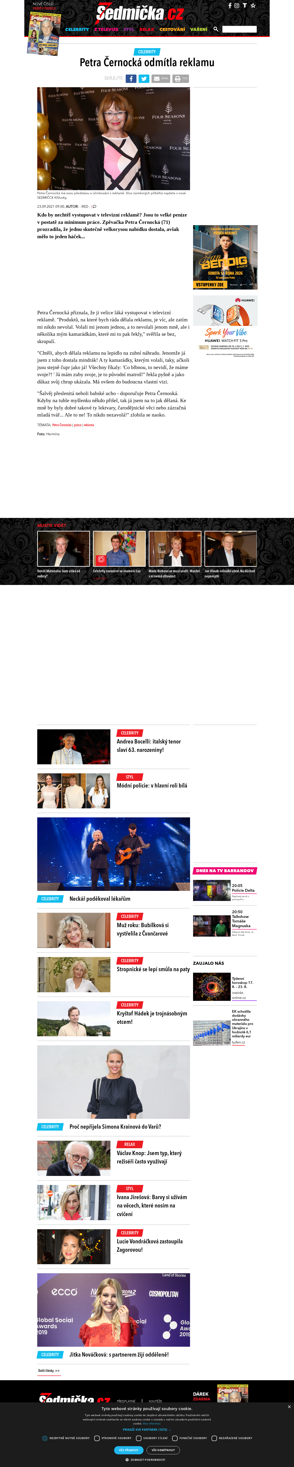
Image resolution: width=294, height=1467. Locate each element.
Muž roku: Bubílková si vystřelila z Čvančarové (143, 930)
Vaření (198, 30)
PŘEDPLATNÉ (126, 1401)
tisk (184, 78)
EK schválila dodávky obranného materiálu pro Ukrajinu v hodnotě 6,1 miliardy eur (242, 1024)
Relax (146, 30)
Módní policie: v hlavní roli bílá (152, 786)
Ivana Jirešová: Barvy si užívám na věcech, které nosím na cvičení (152, 1206)
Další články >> (49, 1371)
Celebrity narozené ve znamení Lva (117, 571)
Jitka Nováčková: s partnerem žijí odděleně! (119, 1355)
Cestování (172, 30)
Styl (129, 30)
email (165, 78)
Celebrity (77, 30)
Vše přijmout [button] (129, 1450)
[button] (147, 1429)
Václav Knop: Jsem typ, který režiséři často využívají (149, 1158)
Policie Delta (243, 888)
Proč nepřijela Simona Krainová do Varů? (115, 1127)
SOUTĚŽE (155, 1401)
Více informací (152, 1423)
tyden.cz (238, 1042)
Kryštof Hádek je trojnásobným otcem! (152, 1018)
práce (78, 425)
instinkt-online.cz (239, 995)
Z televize (106, 30)
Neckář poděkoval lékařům (100, 899)
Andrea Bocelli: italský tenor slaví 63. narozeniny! (149, 746)
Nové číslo (44, 7)
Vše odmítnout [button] (163, 1450)
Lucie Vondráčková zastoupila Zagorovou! (150, 1246)
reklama (89, 425)
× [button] (289, 1407)
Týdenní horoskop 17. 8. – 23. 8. (242, 983)
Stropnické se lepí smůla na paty (153, 970)
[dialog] (147, 1434)
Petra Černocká (61, 425)
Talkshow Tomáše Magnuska (241, 919)
